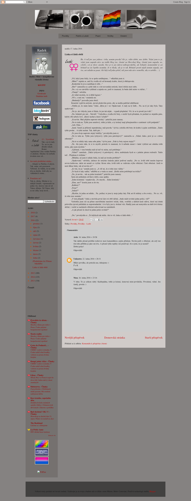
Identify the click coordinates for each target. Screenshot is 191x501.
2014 (33, 277)
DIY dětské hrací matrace (40, 432)
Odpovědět (78, 250)
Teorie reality (36, 333)
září (35, 231)
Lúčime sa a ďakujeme (39, 425)
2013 (33, 280)
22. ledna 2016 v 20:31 (91, 258)
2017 (33, 216)
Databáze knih (41, 96)
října (35, 227)
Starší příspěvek (154, 337)
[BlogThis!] (93, 219)
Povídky (74, 223)
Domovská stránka (114, 337)
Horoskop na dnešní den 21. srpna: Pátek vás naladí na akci (42, 417)
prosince (36, 223)
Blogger (152, 491)
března (36, 250)
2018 (33, 212)
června (36, 242)
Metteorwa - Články (39, 386)
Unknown (78, 258)
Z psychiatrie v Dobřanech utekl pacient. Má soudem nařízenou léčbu (41, 391)
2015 (33, 273)
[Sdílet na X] (96, 219)
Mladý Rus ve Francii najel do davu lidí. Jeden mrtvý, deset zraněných (42, 380)
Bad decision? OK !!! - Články (40, 412)
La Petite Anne (37, 429)
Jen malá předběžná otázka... (41, 161)
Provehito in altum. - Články (39, 321)
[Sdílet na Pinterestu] (101, 219)
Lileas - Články (37, 375)
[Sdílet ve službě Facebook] (99, 219)
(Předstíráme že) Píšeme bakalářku (42, 262)
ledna (35, 257)
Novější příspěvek (74, 337)
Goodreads (41, 93)
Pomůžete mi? (35, 178)
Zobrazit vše (52, 435)
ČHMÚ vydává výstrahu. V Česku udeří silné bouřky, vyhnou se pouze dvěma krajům (41, 353)
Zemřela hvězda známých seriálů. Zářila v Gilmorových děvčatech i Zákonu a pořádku (42, 405)
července (37, 238)
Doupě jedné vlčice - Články (42, 361)
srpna (35, 235)
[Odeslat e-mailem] (91, 219)
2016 (33, 220)
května (36, 246)
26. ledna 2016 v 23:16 (88, 277)
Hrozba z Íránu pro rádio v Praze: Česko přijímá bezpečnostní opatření (40, 327)
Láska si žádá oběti (40, 267)
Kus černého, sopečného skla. (41, 399)
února (35, 254)
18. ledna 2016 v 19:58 (88, 237)
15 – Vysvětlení (48, 139)
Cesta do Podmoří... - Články (40, 346)
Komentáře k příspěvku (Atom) (94, 343)
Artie (76, 237)
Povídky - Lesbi (84, 223)
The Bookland (37, 423)
